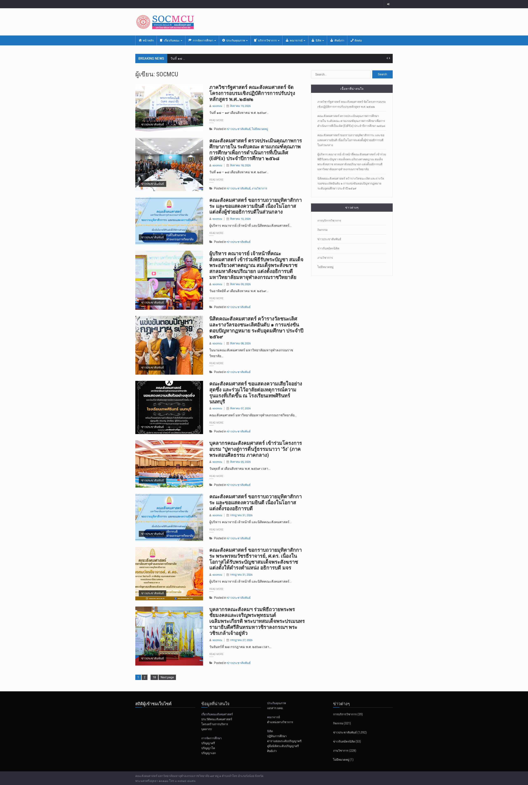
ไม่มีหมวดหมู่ (260, 129)
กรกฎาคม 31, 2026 (241, 515)
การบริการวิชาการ (329, 220)
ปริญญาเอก (209, 753)
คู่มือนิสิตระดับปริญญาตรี (283, 746)
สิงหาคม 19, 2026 (240, 105)
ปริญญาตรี (208, 743)
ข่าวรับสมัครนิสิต (328, 248)
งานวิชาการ (259, 188)
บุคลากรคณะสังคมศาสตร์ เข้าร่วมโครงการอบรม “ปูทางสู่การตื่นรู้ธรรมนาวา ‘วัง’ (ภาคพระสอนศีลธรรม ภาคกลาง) (255, 449)
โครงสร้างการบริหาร (214, 724)
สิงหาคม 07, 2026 (240, 408)
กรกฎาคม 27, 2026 (241, 640)
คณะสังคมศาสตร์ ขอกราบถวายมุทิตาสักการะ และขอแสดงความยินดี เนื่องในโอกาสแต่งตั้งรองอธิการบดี (255, 502)
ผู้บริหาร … (177, 58)
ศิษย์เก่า (272, 751)
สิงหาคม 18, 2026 (240, 165)
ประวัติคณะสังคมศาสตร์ (216, 719)
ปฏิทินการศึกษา (277, 736)
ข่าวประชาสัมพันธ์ (152, 124)
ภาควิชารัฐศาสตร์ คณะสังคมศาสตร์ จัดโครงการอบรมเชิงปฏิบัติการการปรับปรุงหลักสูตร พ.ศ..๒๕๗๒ (252, 93)
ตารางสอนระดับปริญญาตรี (284, 741)
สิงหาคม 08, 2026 (240, 343)
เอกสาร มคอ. (275, 708)
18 (155, 677)
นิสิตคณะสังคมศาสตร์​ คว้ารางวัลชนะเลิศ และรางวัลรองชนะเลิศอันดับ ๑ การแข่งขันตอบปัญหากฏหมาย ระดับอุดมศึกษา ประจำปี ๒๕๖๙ (256, 327)
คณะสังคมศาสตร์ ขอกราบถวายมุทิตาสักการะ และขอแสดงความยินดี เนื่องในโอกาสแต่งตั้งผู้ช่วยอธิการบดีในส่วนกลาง (255, 206)
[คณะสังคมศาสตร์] (264, 21)
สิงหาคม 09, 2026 (240, 284)
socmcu (217, 105)
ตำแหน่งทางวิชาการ (280, 722)
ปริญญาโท (208, 748)
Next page (167, 677)
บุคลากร (206, 729)
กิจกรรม (322, 229)
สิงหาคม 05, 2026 (240, 461)
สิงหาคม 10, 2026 (240, 218)
